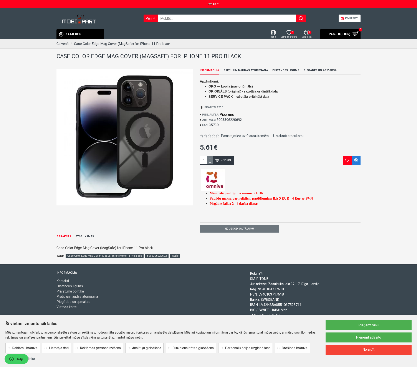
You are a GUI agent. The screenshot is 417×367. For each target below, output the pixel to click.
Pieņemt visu (368, 325)
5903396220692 (157, 255)
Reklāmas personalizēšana (100, 348)
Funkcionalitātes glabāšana (193, 348)
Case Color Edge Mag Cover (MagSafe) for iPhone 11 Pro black (104, 255)
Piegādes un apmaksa (320, 70)
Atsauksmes (84, 236)
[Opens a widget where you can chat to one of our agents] (16, 359)
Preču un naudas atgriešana (245, 70)
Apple (175, 255)
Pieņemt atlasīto (368, 337)
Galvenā (62, 44)
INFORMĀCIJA (209, 70)
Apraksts (63, 236)
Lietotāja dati (59, 348)
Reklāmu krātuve (25, 348)
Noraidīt (368, 349)
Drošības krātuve (295, 348)
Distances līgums (285, 70)
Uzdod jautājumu (241, 228)
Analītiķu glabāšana (146, 348)
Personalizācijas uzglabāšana (247, 348)
